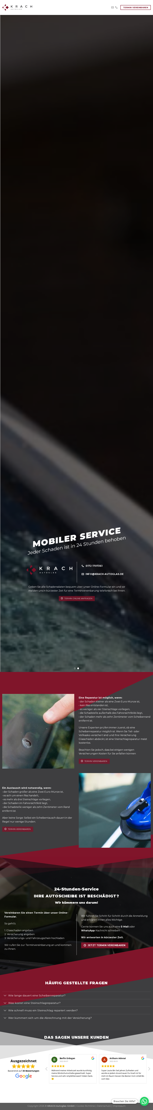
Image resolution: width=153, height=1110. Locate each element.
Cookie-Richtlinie (85, 1106)
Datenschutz (104, 1106)
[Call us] (116, 7)
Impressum (119, 1106)
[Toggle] (5, 995)
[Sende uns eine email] (112, 7)
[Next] (146, 343)
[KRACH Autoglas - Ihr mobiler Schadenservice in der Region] (17, 7)
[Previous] (7, 343)
